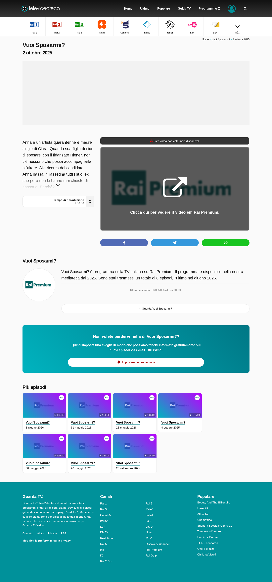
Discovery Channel (157, 544)
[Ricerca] (245, 8)
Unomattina (204, 519)
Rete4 (149, 509)
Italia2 (104, 520)
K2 (102, 555)
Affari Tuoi (203, 514)
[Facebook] (124, 242)
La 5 (148, 520)
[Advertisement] (136, 93)
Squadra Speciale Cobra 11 (214, 525)
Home (205, 39)
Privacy (52, 533)
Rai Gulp (151, 555)
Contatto (28, 533)
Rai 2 (149, 503)
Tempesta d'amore (209, 531)
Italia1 (149, 515)
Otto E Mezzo (205, 548)
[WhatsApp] (225, 242)
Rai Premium (154, 549)
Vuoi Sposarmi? (39, 260)
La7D (149, 526)
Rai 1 (103, 503)
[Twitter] (175, 242)
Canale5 (105, 515)
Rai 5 (103, 544)
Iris (102, 549)
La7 (102, 526)
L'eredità (202, 508)
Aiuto (40, 533)
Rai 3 (103, 509)
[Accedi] (232, 8)
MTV (149, 538)
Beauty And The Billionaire (213, 502)
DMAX (104, 532)
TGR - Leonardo (207, 543)
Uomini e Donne (207, 537)
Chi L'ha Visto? (206, 554)
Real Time (106, 538)
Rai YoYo (106, 561)
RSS (63, 533)
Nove (149, 532)
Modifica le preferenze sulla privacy (47, 540)
